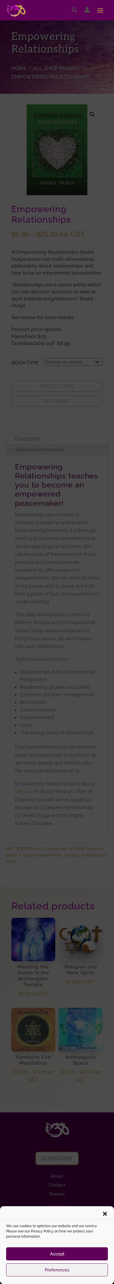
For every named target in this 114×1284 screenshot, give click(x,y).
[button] (105, 1214)
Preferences (57, 1270)
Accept (57, 1254)
